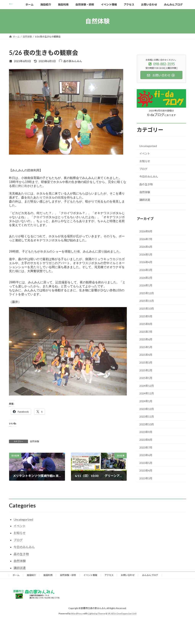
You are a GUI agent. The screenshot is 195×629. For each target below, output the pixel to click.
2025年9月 (145, 316)
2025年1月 (145, 378)
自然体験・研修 (68, 575)
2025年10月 (146, 308)
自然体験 (34, 441)
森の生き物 (146, 184)
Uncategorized (148, 146)
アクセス (109, 575)
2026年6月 (145, 246)
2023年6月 (145, 455)
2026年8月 (145, 231)
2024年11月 (146, 393)
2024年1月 (145, 401)
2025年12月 (146, 293)
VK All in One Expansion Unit (122, 613)
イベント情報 (90, 575)
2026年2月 (145, 277)
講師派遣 (144, 199)
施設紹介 (31, 575)
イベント (144, 153)
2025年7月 (145, 331)
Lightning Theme (96, 613)
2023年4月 (145, 470)
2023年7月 (145, 447)
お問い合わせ (128, 575)
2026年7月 (145, 239)
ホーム (16, 575)
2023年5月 (145, 462)
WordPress (77, 613)
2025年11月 (146, 300)
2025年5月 (145, 347)
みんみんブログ (150, 575)
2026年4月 (145, 262)
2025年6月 (145, 339)
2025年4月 (145, 354)
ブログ (143, 168)
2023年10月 (146, 424)
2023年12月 (146, 408)
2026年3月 (145, 270)
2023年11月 (146, 416)
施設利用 (48, 575)
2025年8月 (145, 324)
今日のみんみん (148, 176)
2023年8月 (145, 439)
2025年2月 (145, 370)
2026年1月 (145, 285)
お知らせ (144, 161)
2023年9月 (145, 432)
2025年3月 (145, 362)
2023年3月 (145, 478)
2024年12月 (146, 385)
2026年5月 (145, 254)
